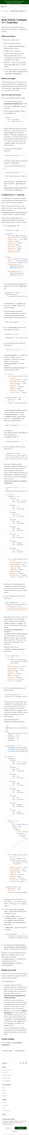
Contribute (5, 1072)
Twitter (4, 1093)
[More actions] (27, 7)
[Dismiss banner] (27, 2)
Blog (3, 1087)
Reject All (8, 1128)
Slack (3, 1108)
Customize (14, 1131)
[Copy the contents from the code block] (23, 118)
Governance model (7, 1075)
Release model (6, 1078)
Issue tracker (5, 1105)
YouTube (4, 1095)
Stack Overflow (6, 1110)
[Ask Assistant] (25, 118)
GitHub (4, 1090)
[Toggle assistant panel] (24, 6)
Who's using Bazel (7, 1070)
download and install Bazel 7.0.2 (13, 103)
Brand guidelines (6, 1080)
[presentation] (15, 120)
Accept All (20, 1128)
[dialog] (14, 1125)
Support (4, 1102)
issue (8, 2)
